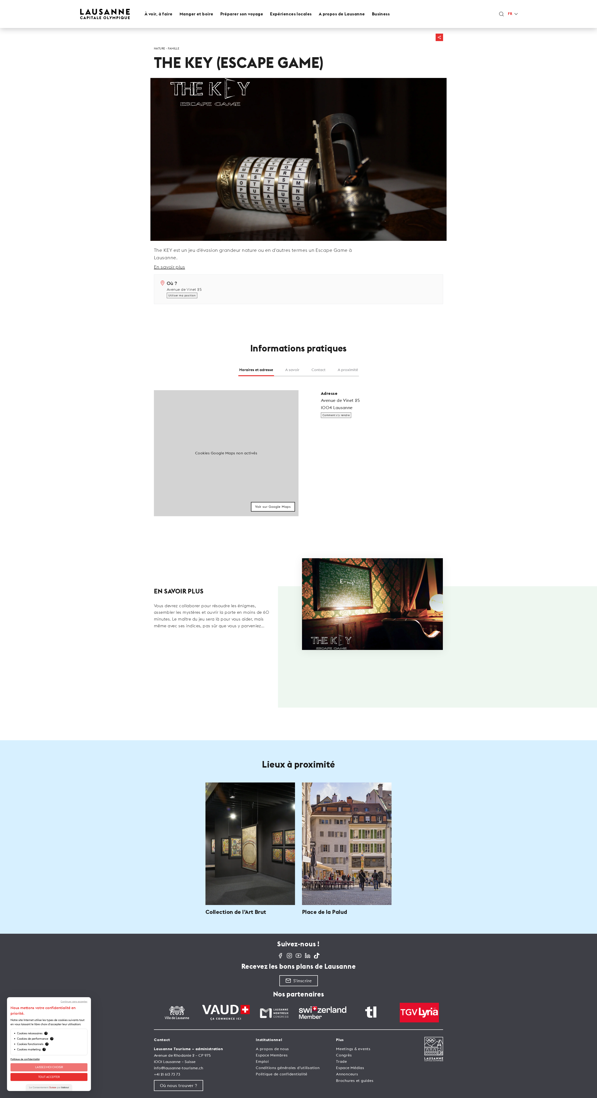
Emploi (262, 1061)
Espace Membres (272, 1055)
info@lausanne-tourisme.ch (178, 1068)
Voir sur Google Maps (273, 507)
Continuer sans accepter (74, 1001)
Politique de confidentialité (281, 1074)
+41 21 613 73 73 (167, 1074)
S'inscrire (302, 980)
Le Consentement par (49, 1087)
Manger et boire (196, 14)
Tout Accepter (49, 1077)
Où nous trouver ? (178, 1085)
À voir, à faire (159, 14)
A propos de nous (272, 1048)
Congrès (344, 1055)
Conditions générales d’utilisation (288, 1067)
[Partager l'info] (439, 37)
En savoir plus (169, 267)
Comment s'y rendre (336, 415)
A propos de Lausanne (342, 14)
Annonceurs (347, 1074)
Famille (173, 48)
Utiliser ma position (182, 295)
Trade (341, 1061)
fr (510, 14)
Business (381, 14)
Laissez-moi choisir (49, 1067)
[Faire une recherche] (501, 14)
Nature (159, 48)
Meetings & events (353, 1048)
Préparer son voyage (241, 14)
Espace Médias (350, 1067)
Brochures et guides (354, 1080)
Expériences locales (291, 14)
